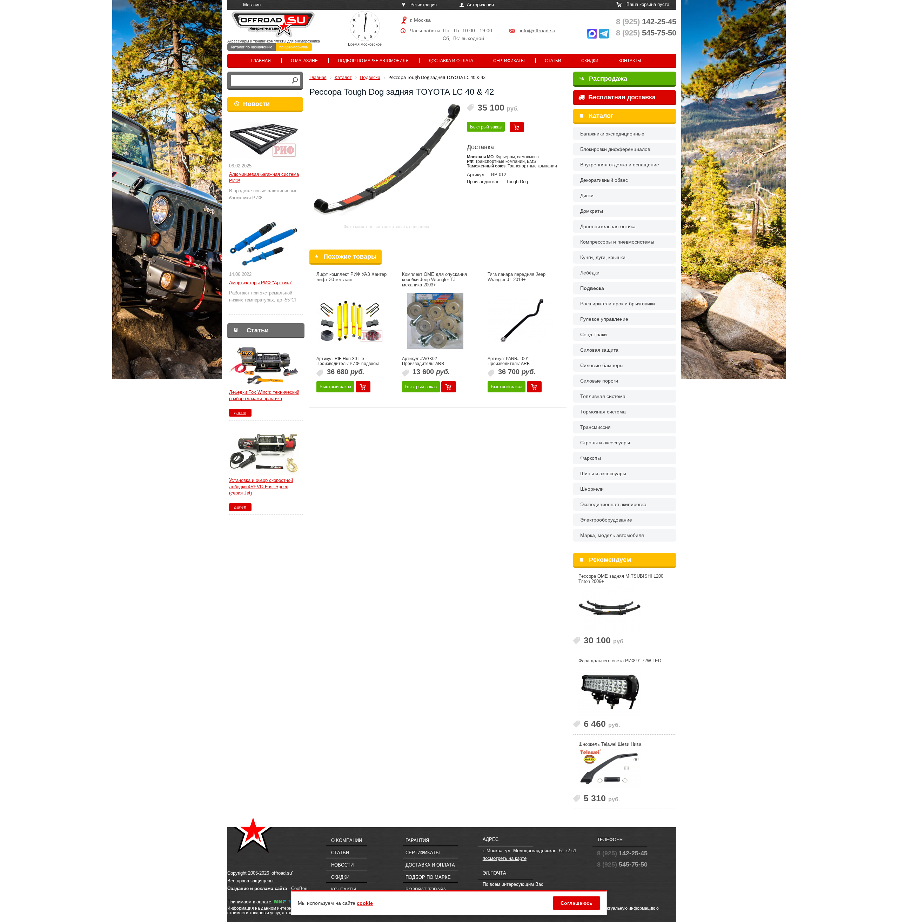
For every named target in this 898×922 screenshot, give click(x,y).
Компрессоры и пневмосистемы (617, 242)
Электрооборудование (606, 520)
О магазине (304, 60)
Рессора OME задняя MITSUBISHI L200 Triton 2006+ (620, 578)
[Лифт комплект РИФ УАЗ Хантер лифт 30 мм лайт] (349, 321)
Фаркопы (590, 458)
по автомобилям (294, 47)
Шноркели (592, 489)
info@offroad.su (537, 30)
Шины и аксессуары (603, 473)
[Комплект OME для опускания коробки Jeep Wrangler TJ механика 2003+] (435, 321)
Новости (256, 103)
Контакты (629, 60)
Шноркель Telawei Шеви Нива (609, 744)
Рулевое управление (604, 319)
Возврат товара (426, 889)
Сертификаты (509, 60)
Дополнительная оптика (608, 226)
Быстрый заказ (486, 127)
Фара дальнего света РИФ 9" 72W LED (619, 660)
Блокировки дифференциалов (615, 149)
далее (240, 412)
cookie (365, 903)
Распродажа (603, 78)
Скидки (589, 60)
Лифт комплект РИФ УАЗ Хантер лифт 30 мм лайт (351, 277)
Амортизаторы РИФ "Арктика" (261, 282)
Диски (587, 195)
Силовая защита (599, 350)
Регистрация (423, 4)
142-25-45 (646, 21)
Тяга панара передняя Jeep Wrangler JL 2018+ (516, 277)
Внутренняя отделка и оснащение (619, 164)
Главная (261, 60)
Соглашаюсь (576, 903)
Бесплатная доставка (621, 97)
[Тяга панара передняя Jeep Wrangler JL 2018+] (521, 321)
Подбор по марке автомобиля (373, 60)
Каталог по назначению (251, 47)
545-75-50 (646, 32)
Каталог (601, 115)
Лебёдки (589, 273)
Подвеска (592, 288)
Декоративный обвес (604, 180)
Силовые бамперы (601, 365)
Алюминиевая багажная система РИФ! (264, 177)
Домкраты (591, 211)
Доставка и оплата (451, 60)
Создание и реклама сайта (257, 888)
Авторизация (480, 4)
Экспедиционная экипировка (613, 504)
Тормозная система (603, 411)
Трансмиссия (595, 427)
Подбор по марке (428, 877)
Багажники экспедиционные (612, 134)
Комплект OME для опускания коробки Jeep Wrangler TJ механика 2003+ (434, 279)
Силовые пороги (599, 381)
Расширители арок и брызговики (617, 303)
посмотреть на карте (505, 858)
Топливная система (602, 396)
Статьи (553, 60)
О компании (346, 840)
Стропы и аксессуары (605, 442)
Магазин (252, 4)
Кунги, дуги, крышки (602, 257)
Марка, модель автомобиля (612, 535)
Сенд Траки (593, 334)
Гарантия (417, 840)
